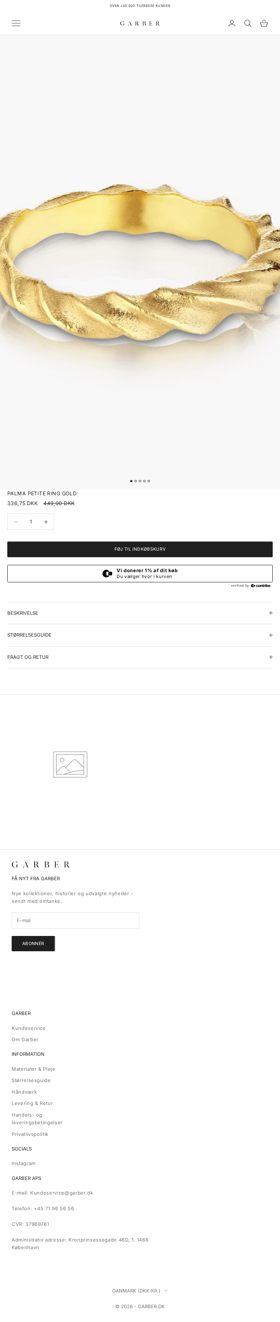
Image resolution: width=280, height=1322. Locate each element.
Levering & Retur (32, 1103)
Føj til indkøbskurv (140, 549)
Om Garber (25, 1039)
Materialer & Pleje (33, 1069)
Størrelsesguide (31, 1080)
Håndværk (24, 1092)
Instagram (24, 1163)
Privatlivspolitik (30, 1134)
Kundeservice (29, 1028)
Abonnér (33, 943)
